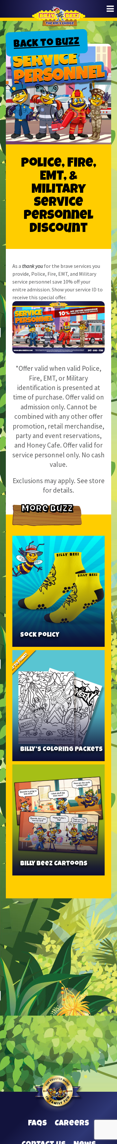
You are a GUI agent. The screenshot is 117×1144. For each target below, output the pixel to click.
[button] (110, 9)
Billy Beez (58, 21)
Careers (72, 1124)
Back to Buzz (46, 44)
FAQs (37, 1124)
